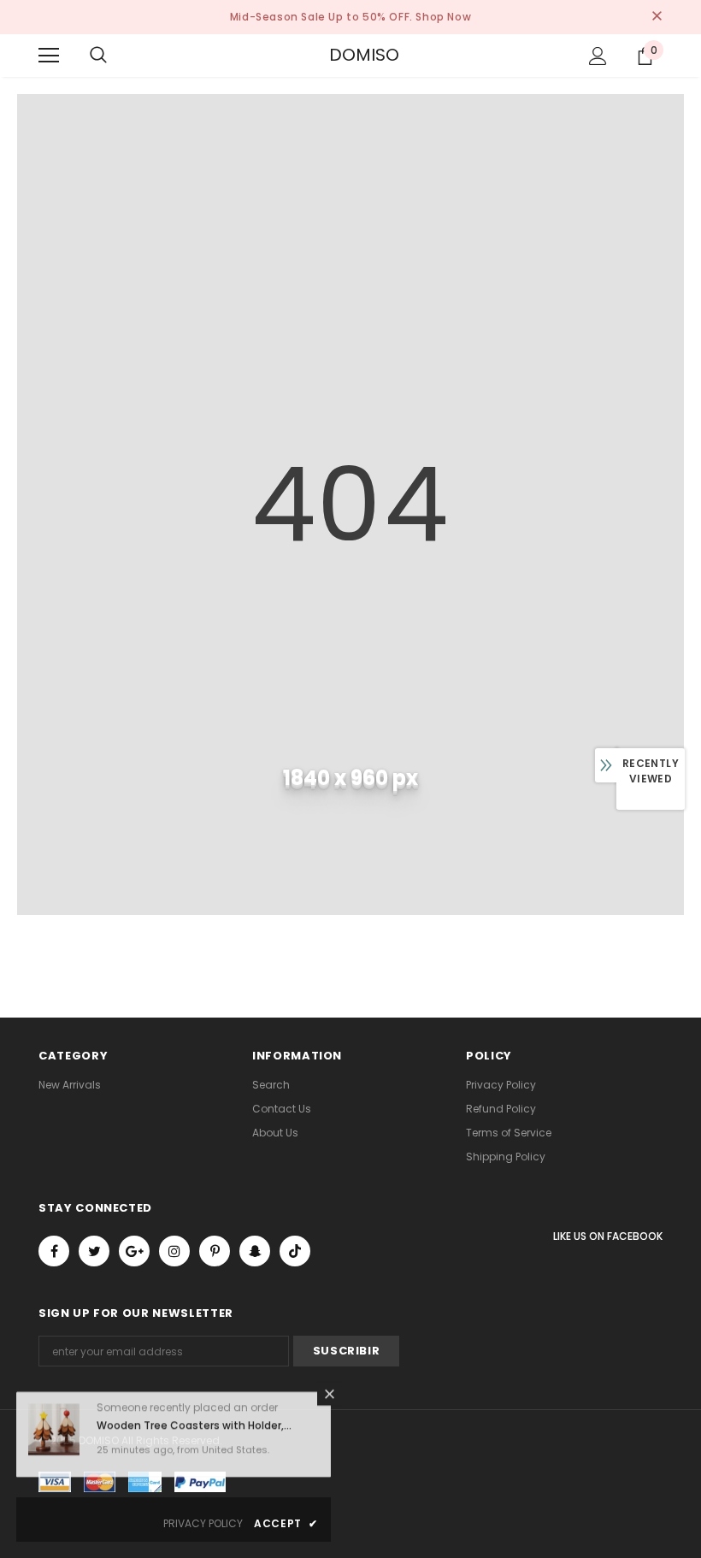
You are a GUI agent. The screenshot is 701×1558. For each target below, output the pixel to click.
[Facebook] (53, 1251)
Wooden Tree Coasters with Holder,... (194, 1431)
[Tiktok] (295, 1251)
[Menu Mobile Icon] (48, 55)
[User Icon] (598, 56)
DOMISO (350, 54)
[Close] (329, 1399)
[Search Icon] (98, 55)
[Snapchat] (254, 1251)
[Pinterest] (214, 1251)
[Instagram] (174, 1251)
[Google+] (134, 1251)
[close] (656, 17)
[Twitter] (94, 1251)
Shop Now (443, 16)
